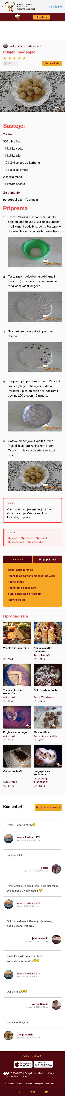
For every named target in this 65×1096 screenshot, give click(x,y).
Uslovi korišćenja (46, 1073)
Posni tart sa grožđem (22, 587)
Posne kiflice (16, 581)
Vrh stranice (31, 1056)
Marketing (15, 1076)
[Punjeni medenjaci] (35, 252)
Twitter (19, 1084)
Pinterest (50, 1084)
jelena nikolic (40, 938)
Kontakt (25, 1076)
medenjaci (18, 542)
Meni (32, 1092)
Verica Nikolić (40, 1003)
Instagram (39, 1084)
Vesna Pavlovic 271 (29, 46)
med (14, 538)
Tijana (44, 867)
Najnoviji (18, 559)
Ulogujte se (41, 17)
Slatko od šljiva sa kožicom (24, 593)
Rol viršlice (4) (16, 599)
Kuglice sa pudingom (17, 724)
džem (29, 538)
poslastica (38, 542)
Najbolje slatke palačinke (48, 641)
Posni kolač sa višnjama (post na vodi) (31, 575)
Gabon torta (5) (17, 766)
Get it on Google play (43, 1064)
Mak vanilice (48, 724)
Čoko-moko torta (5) (20, 569)
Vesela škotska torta (17, 641)
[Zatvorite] (2, 7)
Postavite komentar (48, 807)
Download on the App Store (23, 1064)
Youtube (28, 1084)
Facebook (9, 1084)
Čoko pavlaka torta (48, 683)
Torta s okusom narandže (17, 683)
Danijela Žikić (25, 1034)
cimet (44, 538)
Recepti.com (6, 1075)
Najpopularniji (47, 559)
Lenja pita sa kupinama (48, 766)
